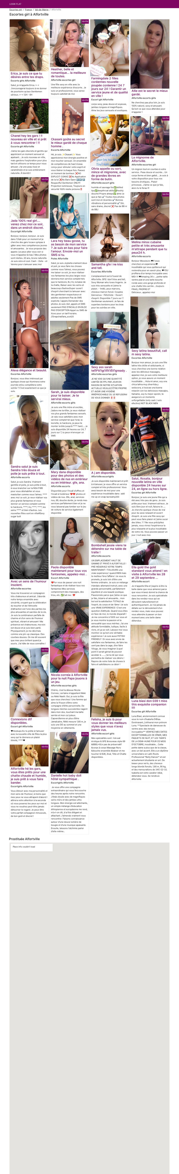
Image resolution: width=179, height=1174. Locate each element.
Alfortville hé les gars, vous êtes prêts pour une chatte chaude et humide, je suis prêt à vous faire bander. (29, 775)
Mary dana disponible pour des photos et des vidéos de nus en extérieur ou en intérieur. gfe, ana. (69, 477)
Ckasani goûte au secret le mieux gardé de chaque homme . (69, 142)
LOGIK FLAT (15, 4)
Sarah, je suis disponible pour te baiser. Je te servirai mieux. (68, 395)
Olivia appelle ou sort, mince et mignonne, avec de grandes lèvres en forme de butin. (108, 174)
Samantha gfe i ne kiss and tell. (107, 266)
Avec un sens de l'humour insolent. (28, 583)
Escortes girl (16, 9)
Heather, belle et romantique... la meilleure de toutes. (68, 72)
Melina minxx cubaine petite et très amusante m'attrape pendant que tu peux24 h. (149, 247)
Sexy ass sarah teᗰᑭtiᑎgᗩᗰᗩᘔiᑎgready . (109, 368)
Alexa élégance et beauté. (29, 370)
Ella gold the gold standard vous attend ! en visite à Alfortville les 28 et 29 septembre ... (149, 572)
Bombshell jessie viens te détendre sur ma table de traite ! (108, 548)
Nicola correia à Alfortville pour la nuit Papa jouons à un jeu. (69, 678)
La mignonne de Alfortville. (143, 159)
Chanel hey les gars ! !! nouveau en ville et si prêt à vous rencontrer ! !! (28, 139)
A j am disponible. (103, 472)
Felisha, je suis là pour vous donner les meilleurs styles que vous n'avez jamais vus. (109, 725)
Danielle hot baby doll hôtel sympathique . (66, 777)
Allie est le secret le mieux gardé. (150, 92)
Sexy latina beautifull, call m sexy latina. (149, 352)
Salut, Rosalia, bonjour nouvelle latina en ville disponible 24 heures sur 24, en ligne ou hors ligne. (149, 484)
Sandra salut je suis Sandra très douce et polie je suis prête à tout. (28, 470)
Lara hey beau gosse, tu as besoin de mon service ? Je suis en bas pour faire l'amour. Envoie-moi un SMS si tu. (69, 248)
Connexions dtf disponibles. (21, 720)
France (28, 9)
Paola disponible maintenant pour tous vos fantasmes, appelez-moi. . (69, 570)
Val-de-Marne (42, 9)
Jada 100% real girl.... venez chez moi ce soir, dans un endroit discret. (27, 224)
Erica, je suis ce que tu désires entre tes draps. (27, 75)
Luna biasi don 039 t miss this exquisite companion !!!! (149, 704)
